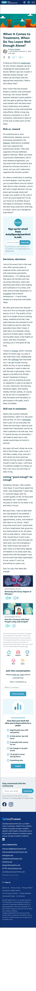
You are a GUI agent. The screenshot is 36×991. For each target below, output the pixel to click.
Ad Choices (21, 896)
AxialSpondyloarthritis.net (13, 872)
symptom (7, 294)
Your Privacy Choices (10, 893)
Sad (26, 653)
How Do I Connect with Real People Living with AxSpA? (17, 620)
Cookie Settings (25, 893)
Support (17, 653)
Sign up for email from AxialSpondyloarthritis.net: (18, 233)
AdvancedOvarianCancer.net (14, 852)
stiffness (15, 359)
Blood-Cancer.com (10, 878)
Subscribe (25, 242)
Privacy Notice (22, 249)
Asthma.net (7, 862)
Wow (12, 662)
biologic (6, 143)
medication (26, 63)
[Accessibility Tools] (24, 2)
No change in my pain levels (19, 749)
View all (7, 882)
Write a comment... (12, 687)
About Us (5, 888)
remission (26, 420)
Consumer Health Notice (11, 890)
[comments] (14, 626)
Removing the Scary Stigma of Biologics (18, 592)
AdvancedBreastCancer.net (14, 849)
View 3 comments (17, 682)
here (26, 646)
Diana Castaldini (15, 49)
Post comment (18, 694)
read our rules (18, 674)
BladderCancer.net (10, 875)
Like (8, 653)
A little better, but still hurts (19, 737)
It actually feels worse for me (19, 743)
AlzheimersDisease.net (12, 859)
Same (21, 662)
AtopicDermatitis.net (11, 865)
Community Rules (8, 896)
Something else (16, 760)
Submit (18, 766)
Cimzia (15, 351)
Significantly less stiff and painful (19, 731)
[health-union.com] (11, 819)
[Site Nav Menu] (33, 2)
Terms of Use (9, 251)
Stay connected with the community (14, 784)
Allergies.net (7, 855)
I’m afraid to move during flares (17, 755)
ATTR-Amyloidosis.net (12, 868)
